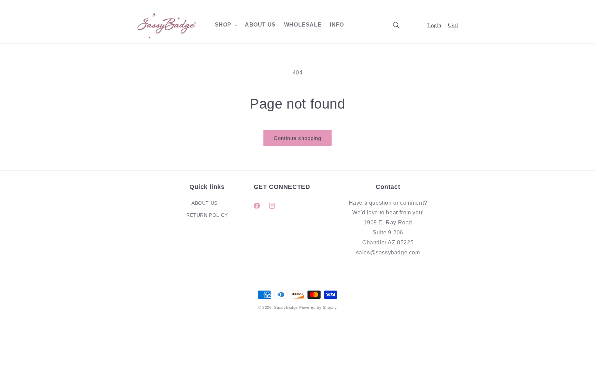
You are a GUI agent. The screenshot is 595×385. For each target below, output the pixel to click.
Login (434, 25)
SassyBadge (286, 307)
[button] (226, 25)
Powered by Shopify (318, 307)
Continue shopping (297, 138)
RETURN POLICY (207, 215)
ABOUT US (204, 203)
